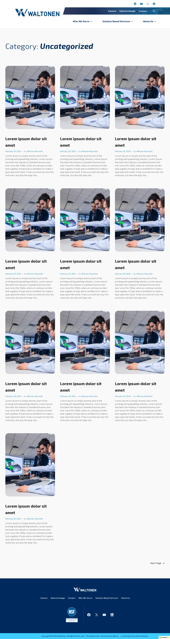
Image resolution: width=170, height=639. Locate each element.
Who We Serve (81, 21)
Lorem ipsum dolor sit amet (26, 141)
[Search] (154, 11)
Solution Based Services (116, 21)
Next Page (157, 563)
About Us (148, 21)
